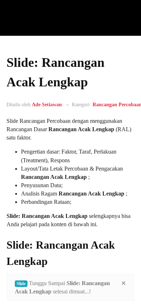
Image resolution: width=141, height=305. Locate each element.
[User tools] (118, 108)
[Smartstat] (25, 18)
